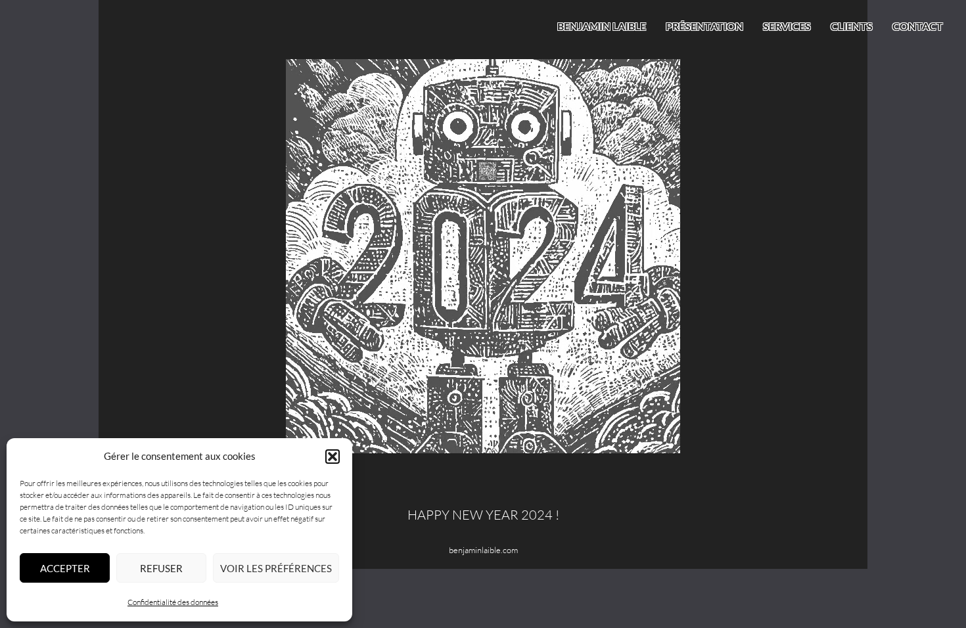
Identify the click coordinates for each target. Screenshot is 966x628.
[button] (332, 456)
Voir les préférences (276, 568)
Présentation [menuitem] (704, 26)
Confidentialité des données (172, 602)
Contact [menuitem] (917, 26)
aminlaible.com (491, 550)
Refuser (161, 568)
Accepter (65, 568)
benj (457, 550)
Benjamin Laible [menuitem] (601, 26)
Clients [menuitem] (852, 26)
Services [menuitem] (787, 26)
